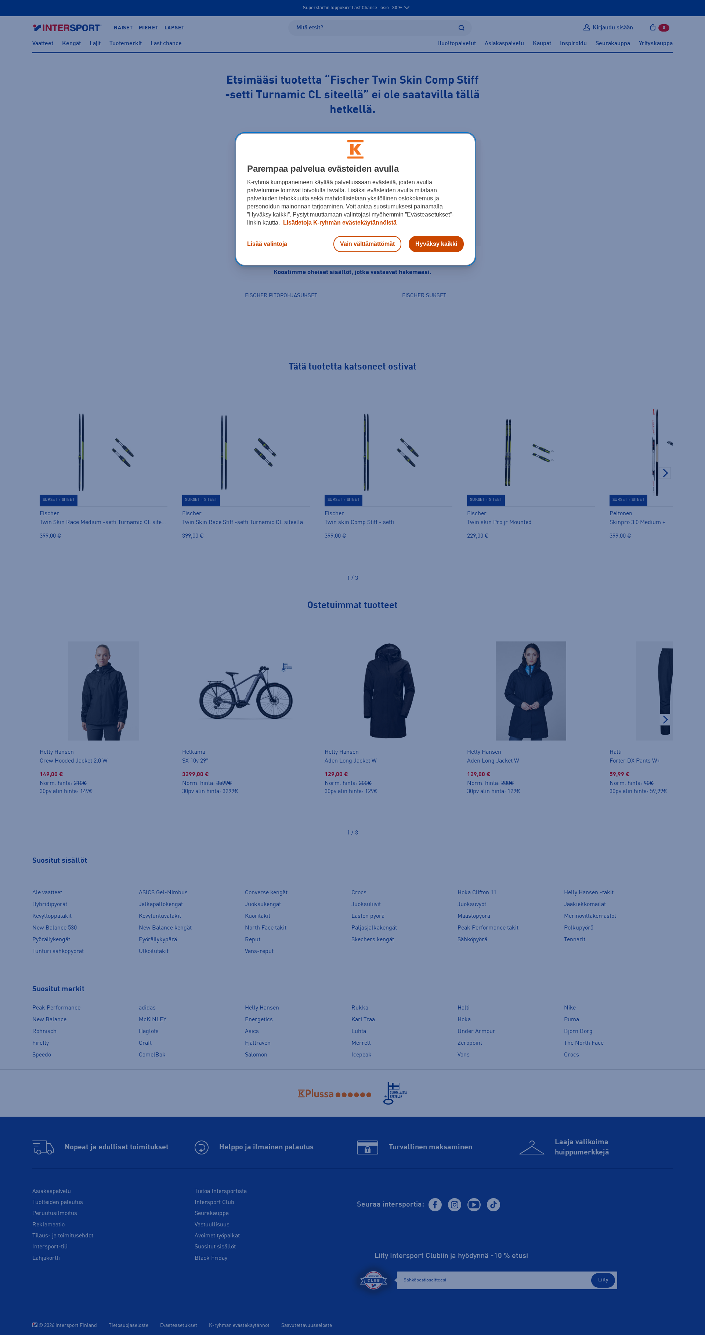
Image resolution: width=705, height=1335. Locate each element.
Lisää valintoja (267, 244)
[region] (355, 199)
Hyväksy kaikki (436, 244)
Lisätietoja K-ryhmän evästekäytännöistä (339, 222)
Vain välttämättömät (367, 244)
